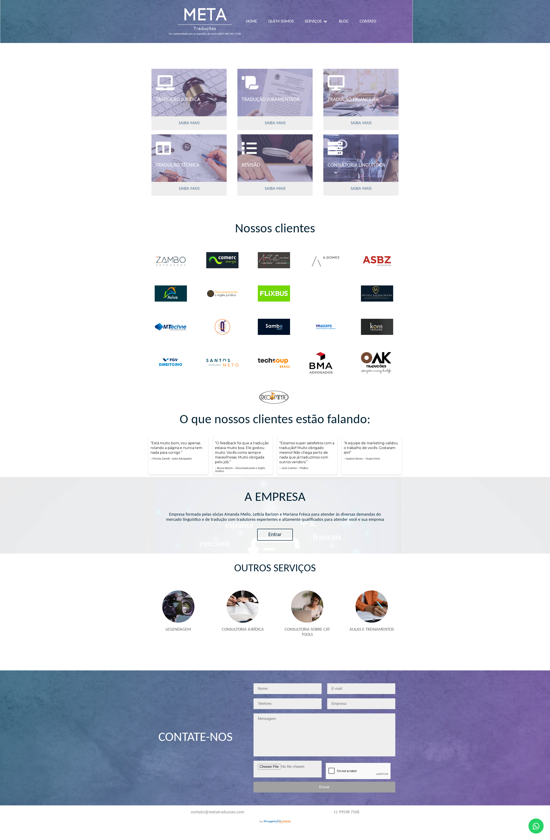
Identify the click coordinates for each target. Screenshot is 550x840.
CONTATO (368, 21)
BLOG (344, 21)
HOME (251, 21)
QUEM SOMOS (281, 21)
